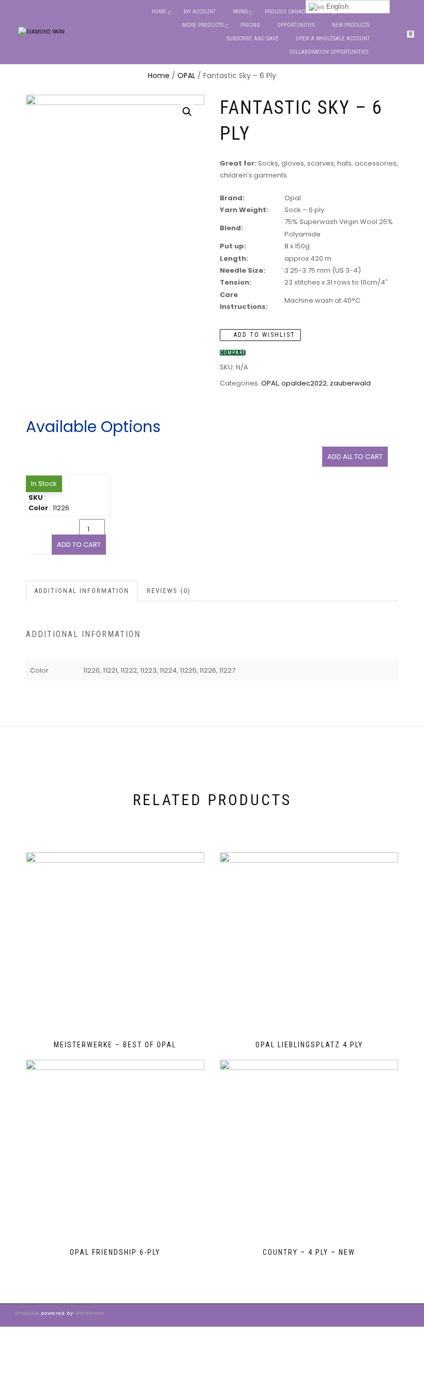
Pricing (250, 25)
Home (159, 11)
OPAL (186, 75)
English (336, 6)
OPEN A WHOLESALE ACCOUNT (333, 38)
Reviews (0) (169, 591)
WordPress (88, 1313)
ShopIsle (28, 1313)
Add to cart (79, 545)
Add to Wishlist (263, 334)
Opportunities (296, 25)
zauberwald (350, 383)
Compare (233, 352)
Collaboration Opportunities (329, 52)
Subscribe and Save (252, 38)
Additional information (81, 591)
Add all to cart (355, 457)
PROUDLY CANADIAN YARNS (298, 11)
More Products (202, 25)
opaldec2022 (304, 383)
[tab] (82, 591)
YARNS (240, 11)
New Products (351, 25)
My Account (200, 11)
